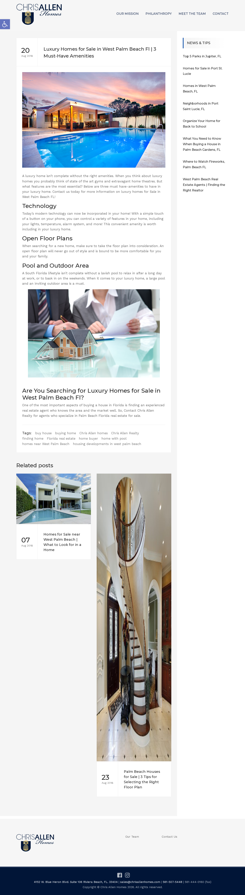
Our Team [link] (132, 836)
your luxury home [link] (36, 192)
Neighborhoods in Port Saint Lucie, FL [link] (200, 106)
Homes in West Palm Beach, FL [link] (199, 88)
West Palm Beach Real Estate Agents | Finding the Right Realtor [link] (204, 184)
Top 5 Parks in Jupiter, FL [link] (202, 56)
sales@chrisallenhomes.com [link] (140, 882)
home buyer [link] (88, 438)
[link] (5, 24)
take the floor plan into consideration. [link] (128, 246)
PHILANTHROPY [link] (158, 14)
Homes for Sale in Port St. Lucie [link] (202, 71)
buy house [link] (43, 433)
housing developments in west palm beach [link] (107, 444)
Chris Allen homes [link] (93, 433)
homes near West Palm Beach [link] (45, 444)
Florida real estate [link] (61, 438)
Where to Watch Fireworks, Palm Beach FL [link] (204, 164)
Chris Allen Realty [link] (125, 433)
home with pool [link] (114, 438)
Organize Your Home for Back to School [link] (201, 123)
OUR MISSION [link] (127, 14)
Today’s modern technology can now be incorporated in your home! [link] (76, 213)
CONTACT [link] (221, 14)
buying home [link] (65, 433)
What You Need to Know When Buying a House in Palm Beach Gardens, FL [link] (202, 144)
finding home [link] (32, 438)
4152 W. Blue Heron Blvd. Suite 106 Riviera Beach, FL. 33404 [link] (76, 882)
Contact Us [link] (169, 836)
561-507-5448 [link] (172, 882)
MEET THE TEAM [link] (192, 14)
